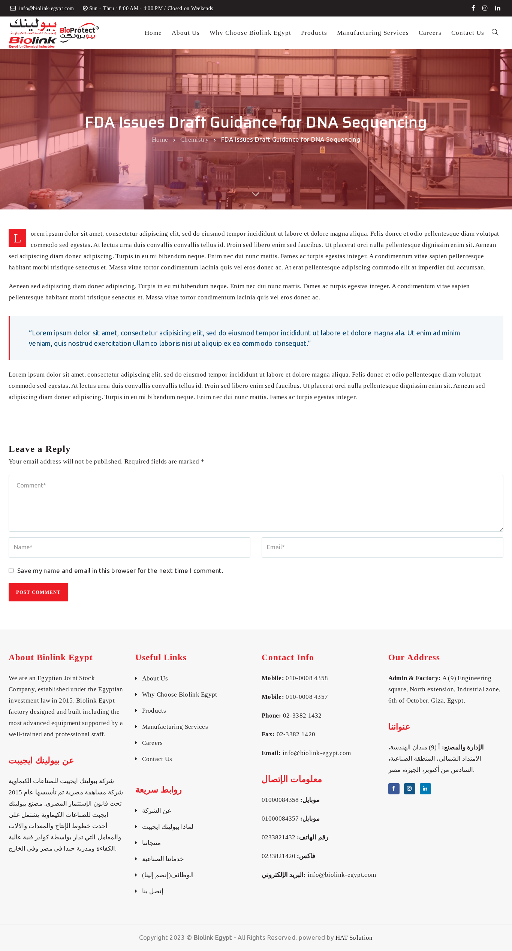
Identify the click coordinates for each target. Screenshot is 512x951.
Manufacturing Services (175, 726)
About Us (155, 678)
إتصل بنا (152, 891)
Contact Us (157, 759)
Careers (152, 742)
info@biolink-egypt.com (317, 753)
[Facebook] (473, 8)
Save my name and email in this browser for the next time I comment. (120, 570)
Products (154, 710)
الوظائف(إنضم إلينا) (168, 875)
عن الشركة (156, 810)
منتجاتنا (151, 842)
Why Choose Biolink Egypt (179, 694)
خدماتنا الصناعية (163, 859)
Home (160, 139)
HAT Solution (354, 937)
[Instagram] (485, 8)
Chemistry (194, 139)
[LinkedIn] (497, 8)
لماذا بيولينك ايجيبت (168, 826)
